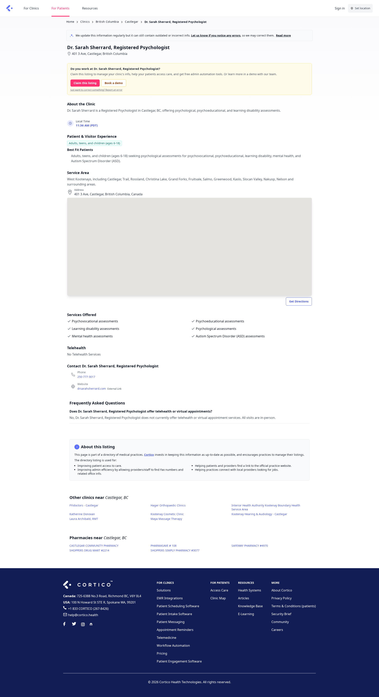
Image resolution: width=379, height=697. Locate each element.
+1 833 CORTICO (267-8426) (88, 608)
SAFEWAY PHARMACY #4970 (250, 545)
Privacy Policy (281, 598)
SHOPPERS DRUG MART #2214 (89, 550)
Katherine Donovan (82, 514)
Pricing (162, 653)
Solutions (164, 590)
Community (280, 622)
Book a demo (114, 83)
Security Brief (281, 614)
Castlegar (131, 21)
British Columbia (107, 21)
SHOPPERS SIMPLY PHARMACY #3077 (175, 550)
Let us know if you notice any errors (215, 35)
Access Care (219, 590)
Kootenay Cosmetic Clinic (167, 514)
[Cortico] (9, 8)
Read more (283, 35)
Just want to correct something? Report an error (96, 90)
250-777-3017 (86, 377)
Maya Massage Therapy (166, 519)
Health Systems (249, 590)
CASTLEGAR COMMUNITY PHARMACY (93, 545)
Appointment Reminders (175, 630)
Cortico (149, 455)
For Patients (60, 8)
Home (70, 21)
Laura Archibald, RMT (83, 519)
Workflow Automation (173, 645)
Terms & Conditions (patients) (293, 606)
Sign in (340, 8)
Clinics (84, 21)
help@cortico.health (83, 615)
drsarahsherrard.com (99, 388)
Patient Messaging (171, 622)
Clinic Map (218, 598)
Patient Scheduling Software (178, 606)
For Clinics (31, 8)
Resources (90, 8)
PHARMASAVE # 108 (163, 545)
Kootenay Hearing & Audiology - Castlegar (259, 514)
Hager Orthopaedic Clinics (168, 505)
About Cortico (281, 590)
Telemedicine (166, 637)
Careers (277, 630)
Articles (243, 598)
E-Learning (246, 614)
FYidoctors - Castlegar (83, 505)
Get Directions (299, 301)
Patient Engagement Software (179, 661)
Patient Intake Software (174, 614)
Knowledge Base (250, 606)
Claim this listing (85, 83)
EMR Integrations (170, 598)
